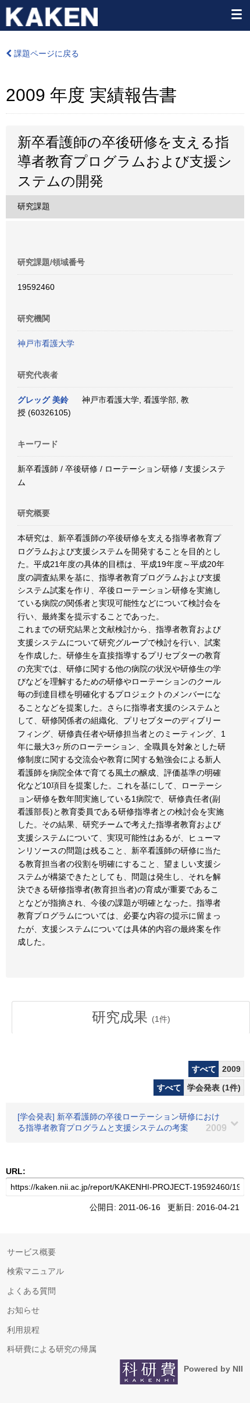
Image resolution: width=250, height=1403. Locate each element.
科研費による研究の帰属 (52, 1349)
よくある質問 (31, 1291)
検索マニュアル (35, 1271)
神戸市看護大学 (45, 343)
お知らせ (23, 1310)
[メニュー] (236, 14)
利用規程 (23, 1329)
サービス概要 (31, 1252)
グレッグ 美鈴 (43, 399)
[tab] (131, 1017)
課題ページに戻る (45, 53)
